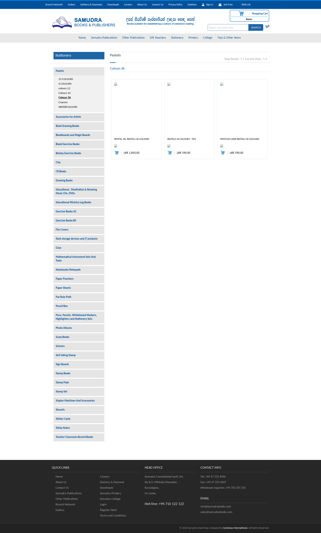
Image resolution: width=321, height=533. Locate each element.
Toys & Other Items (229, 37)
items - (249, 19)
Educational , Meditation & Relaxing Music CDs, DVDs (76, 191)
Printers (193, 37)
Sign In (209, 4)
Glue (58, 248)
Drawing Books (64, 180)
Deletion (192, 4)
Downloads (113, 4)
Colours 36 (65, 97)
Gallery (71, 4)
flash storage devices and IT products (77, 239)
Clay (58, 162)
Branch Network (54, 4)
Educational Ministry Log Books (73, 202)
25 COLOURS (66, 79)
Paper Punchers (65, 279)
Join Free (227, 4)
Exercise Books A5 (66, 211)
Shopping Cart (259, 13)
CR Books (61, 171)
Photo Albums (64, 328)
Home (82, 37)
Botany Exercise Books (68, 153)
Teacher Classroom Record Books (74, 437)
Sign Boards (62, 364)
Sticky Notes (63, 428)
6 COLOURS (65, 84)
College (207, 37)
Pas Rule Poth (63, 297)
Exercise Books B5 (66, 220)
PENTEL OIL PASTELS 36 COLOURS (131, 139)
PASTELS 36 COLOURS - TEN (181, 139)
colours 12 (64, 88)
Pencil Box (62, 306)
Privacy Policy (175, 4)
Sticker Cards (63, 419)
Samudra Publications (104, 37)
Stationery (177, 37)
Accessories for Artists (68, 117)
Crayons (63, 102)
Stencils (60, 410)
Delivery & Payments (91, 4)
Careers (128, 4)
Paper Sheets (63, 288)
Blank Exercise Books (68, 144)
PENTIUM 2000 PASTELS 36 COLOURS (239, 139)
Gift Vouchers (158, 37)
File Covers (62, 229)
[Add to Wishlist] (120, 145)
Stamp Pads (62, 382)
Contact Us (157, 4)
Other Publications (133, 37)
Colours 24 (65, 93)
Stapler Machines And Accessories (75, 400)
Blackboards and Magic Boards (73, 135)
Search (256, 27)
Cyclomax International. (235, 528)
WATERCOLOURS (68, 107)
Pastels (60, 71)
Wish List (245, 4)
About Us (142, 4)
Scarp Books (62, 337)
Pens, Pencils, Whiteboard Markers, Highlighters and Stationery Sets (76, 317)
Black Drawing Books (67, 126)
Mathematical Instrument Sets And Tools (76, 259)
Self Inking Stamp (66, 355)
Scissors (60, 346)
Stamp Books (63, 373)
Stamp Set (61, 391)
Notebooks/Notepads (68, 270)
